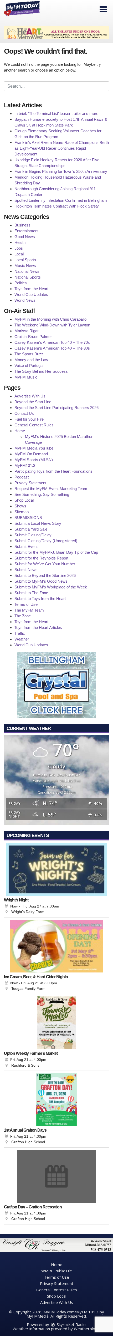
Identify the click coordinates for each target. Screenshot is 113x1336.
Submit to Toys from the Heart (40, 598)
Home (19, 430)
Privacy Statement (30, 483)
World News (24, 300)
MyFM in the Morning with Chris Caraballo (50, 319)
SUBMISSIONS (28, 517)
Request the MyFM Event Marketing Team (50, 488)
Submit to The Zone (31, 593)
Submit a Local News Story (37, 523)
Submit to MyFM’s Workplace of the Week (50, 587)
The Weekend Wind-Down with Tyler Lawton (52, 325)
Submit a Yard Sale (30, 529)
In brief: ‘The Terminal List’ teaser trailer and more (56, 113)
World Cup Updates (31, 294)
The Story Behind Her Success (41, 371)
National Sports (27, 277)
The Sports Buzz (28, 354)
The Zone (22, 616)
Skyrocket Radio (71, 1324)
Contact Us (24, 413)
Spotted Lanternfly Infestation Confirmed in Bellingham (60, 200)
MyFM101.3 (24, 465)
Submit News (26, 569)
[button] (103, 9)
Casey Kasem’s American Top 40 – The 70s (52, 342)
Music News (25, 265)
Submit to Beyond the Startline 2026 (45, 575)
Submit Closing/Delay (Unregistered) (45, 540)
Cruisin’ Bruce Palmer (33, 336)
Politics (20, 283)
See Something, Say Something (41, 494)
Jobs (18, 248)
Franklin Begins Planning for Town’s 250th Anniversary (60, 171)
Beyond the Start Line (32, 402)
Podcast (21, 477)
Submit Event (26, 546)
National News (26, 271)
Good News (24, 236)
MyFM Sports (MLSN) (33, 459)
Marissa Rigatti (27, 331)
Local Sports (25, 260)
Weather (21, 639)
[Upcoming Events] (56, 869)
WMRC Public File (56, 1270)
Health (19, 242)
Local (19, 254)
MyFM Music (25, 377)
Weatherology (87, 1328)
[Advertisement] (56, 32)
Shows (20, 506)
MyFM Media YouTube (33, 448)
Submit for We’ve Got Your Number (44, 564)
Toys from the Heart (31, 288)
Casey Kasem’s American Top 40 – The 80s (52, 348)
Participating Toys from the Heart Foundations (53, 471)
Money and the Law (31, 359)
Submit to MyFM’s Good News (41, 581)
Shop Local (24, 500)
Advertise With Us (29, 396)
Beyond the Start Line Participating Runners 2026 (56, 407)
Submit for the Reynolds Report (41, 558)
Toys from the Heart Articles (38, 627)
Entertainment (26, 231)
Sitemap (21, 512)
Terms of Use (26, 604)
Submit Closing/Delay (33, 535)
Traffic (19, 633)
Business (22, 225)
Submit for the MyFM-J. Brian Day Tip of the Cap (56, 552)
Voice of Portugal (28, 365)
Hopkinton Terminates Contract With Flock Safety (56, 206)
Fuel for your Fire (29, 419)
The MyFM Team (29, 610)
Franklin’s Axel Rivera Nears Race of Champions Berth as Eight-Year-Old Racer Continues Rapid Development (61, 148)
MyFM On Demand (31, 454)
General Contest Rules (34, 425)
